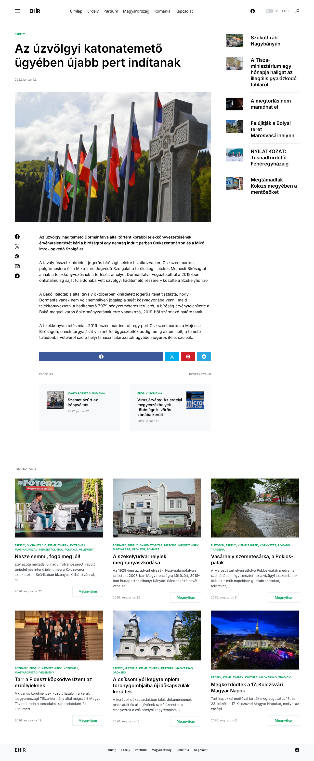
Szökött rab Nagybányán (265, 40)
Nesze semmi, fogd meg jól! (47, 556)
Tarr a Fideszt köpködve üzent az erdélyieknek (53, 682)
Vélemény (86, 549)
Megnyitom (87, 591)
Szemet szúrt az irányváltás (83, 402)
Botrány (119, 545)
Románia (98, 393)
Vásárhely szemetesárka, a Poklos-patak (252, 559)
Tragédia (218, 549)
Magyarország (79, 393)
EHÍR (34, 11)
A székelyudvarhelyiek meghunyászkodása (139, 559)
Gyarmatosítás (151, 545)
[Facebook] (252, 11)
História (170, 545)
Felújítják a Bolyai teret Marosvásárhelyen (272, 129)
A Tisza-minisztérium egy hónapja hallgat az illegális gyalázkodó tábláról (274, 72)
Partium (141, 750)
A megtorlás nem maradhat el (271, 104)
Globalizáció (36, 545)
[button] (17, 11)
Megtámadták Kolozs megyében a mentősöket (274, 186)
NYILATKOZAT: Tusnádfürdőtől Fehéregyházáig (270, 158)
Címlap (111, 750)
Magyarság (121, 549)
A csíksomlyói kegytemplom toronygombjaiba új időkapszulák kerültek (151, 685)
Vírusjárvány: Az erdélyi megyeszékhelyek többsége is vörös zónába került (159, 407)
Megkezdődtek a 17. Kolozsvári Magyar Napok (247, 688)
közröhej (77, 545)
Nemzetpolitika (51, 549)
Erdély (20, 34)
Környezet (268, 545)
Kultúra (167, 668)
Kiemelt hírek (58, 545)
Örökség (138, 549)
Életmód (217, 545)
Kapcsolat (201, 750)
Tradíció (284, 677)
